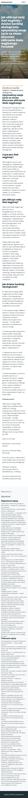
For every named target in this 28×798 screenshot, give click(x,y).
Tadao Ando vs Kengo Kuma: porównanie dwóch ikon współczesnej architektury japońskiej (13, 617)
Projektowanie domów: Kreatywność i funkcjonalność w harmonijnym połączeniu (14, 683)
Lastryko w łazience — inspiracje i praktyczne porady (11, 679)
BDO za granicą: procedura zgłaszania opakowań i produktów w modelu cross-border (13, 544)
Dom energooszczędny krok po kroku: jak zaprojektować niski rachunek (13, 687)
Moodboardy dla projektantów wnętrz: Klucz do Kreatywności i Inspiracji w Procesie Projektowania (12, 623)
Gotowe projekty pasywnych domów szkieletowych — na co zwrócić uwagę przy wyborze (14, 556)
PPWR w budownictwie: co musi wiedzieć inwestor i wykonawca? (13, 510)
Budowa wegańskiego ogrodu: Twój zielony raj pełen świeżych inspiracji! (12, 696)
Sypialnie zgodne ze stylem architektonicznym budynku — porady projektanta (12, 593)
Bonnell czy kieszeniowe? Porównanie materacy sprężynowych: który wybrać (12, 601)
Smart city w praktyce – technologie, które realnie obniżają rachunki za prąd (14, 514)
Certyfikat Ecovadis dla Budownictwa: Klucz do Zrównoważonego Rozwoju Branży (12, 717)
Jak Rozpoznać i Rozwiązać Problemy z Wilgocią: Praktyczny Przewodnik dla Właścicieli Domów (12, 770)
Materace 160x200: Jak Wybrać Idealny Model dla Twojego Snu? (12, 605)
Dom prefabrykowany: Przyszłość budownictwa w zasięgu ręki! (11, 741)
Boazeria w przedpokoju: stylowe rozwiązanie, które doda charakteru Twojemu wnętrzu (12, 745)
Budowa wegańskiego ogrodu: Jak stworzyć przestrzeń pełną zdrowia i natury (12, 691)
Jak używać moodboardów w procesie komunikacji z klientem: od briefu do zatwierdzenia (12, 628)
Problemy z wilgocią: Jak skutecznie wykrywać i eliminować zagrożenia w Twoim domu (12, 764)
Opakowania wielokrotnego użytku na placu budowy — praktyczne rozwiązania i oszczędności (13, 505)
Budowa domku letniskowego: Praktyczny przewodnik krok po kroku (13, 728)
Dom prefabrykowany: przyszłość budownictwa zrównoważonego (11, 737)
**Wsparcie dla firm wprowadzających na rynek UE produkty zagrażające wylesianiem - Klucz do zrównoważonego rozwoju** (13, 711)
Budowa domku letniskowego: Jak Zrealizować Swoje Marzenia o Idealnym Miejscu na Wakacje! (13, 732)
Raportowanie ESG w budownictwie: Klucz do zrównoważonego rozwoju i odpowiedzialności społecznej (13, 775)
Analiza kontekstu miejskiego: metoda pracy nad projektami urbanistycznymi (12, 662)
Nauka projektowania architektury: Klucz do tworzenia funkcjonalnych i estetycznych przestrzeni (13, 658)
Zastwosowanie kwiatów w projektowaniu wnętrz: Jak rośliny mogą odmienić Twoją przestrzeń (13, 648)
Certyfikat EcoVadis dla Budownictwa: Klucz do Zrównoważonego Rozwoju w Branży (12, 723)
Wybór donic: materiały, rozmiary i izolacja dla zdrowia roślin (14, 672)
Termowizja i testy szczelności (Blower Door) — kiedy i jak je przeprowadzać (12, 560)
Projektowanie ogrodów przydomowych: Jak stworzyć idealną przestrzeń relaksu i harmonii (13, 634)
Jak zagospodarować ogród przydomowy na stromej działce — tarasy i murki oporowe (13, 643)
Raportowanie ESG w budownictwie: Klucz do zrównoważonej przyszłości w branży (13, 780)
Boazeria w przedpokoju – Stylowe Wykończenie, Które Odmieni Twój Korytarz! (11, 751)
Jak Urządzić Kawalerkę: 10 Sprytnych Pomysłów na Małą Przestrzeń (12, 759)
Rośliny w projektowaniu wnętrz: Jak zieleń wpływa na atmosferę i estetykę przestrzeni (14, 667)
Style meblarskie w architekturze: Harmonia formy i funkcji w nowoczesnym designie (13, 587)
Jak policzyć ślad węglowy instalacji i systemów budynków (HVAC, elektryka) (12, 517)
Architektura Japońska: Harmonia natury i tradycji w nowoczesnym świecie (13, 613)
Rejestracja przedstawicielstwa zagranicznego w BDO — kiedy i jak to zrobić (12, 550)
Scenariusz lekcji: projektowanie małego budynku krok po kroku (13, 583)
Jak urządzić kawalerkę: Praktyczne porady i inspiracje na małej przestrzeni (14, 756)
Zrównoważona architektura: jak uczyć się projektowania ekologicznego (13, 572)
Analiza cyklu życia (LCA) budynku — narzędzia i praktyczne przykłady (11, 529)
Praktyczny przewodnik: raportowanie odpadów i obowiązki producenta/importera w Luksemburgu (13, 533)
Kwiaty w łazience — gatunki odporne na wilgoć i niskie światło (13, 653)
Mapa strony (5, 496)
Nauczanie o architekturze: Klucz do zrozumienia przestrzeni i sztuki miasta (13, 579)
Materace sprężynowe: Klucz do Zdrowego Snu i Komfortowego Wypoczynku (14, 598)
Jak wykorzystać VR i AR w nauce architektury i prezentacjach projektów (13, 575)
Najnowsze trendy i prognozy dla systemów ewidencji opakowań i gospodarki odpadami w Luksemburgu (12, 539)
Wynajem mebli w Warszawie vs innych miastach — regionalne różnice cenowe (12, 568)
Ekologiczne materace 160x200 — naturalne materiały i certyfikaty (11, 609)
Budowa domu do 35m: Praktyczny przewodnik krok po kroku (11, 784)
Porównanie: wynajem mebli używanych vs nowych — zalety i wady (13, 564)
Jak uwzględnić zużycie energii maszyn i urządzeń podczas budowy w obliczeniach (13, 521)
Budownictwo (6, 2)
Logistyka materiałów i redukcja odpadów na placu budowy (13, 525)
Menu (23, 2)
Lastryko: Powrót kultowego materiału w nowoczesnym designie (13, 675)
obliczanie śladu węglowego (12, 86)
